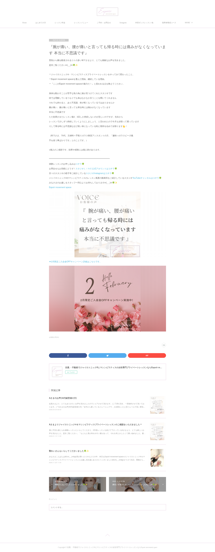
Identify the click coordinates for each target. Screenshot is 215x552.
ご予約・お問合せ (104, 23)
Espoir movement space (60, 187)
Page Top (107, 535)
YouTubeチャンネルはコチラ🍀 (146, 177)
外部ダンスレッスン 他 (144, 23)
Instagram (123, 23)
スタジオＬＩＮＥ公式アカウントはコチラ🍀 (96, 168)
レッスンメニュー (81, 23)
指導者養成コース (169, 23)
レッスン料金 (60, 23)
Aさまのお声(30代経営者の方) (63, 397)
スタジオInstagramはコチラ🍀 (100, 173)
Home (24, 23)
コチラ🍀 (80, 163)
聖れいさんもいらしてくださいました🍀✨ (69, 450)
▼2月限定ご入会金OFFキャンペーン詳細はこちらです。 (75, 261)
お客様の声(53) (54, 337)
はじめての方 (40, 23)
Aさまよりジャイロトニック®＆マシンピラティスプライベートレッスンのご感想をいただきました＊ (95, 424)
